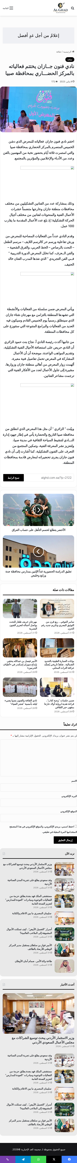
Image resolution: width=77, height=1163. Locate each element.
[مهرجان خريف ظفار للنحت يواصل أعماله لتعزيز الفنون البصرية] (20, 608)
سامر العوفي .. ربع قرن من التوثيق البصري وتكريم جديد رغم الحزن (57, 625)
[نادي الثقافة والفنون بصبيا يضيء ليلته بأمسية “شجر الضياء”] (20, 687)
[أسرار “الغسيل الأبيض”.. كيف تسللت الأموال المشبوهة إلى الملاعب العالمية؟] (64, 934)
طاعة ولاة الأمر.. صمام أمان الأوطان (33, 961)
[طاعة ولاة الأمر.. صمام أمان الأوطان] (64, 966)
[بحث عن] (72, 9)
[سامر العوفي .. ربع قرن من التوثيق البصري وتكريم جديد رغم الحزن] (57, 608)
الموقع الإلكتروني (68, 811)
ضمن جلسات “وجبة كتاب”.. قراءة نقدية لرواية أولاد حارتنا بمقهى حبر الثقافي (59, 704)
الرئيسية (67, 51)
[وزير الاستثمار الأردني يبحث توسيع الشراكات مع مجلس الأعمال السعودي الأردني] (64, 869)
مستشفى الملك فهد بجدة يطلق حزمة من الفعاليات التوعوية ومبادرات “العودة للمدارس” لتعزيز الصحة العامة (28, 899)
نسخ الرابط (13, 477)
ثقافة (58, 51)
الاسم (74, 780)
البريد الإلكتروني (69, 796)
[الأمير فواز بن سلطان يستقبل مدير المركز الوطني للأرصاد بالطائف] (64, 950)
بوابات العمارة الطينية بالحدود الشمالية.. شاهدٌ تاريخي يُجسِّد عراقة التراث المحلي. (59, 664)
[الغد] (60, 8)
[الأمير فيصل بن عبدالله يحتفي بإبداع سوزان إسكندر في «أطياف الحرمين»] (20, 648)
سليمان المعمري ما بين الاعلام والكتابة (32, 913)
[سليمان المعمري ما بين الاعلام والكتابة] (64, 918)
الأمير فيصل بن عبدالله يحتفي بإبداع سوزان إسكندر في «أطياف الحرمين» (20, 664)
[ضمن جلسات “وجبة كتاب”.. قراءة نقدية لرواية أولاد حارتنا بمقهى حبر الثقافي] (57, 687)
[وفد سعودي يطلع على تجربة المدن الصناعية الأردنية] (64, 885)
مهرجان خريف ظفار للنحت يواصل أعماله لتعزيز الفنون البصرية (23, 625)
